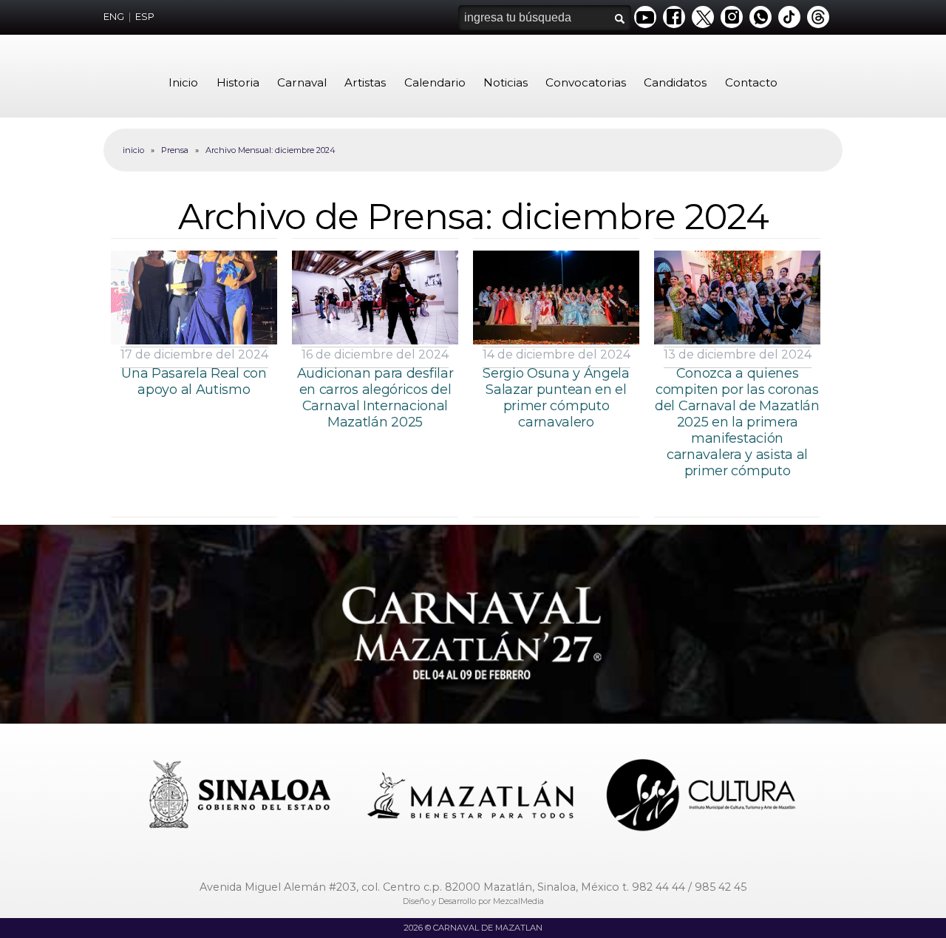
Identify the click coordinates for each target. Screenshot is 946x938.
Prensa (174, 150)
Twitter (703, 17)
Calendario (435, 82)
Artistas (365, 82)
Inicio (183, 82)
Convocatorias (585, 82)
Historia (238, 82)
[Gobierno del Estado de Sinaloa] (242, 797)
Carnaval (302, 82)
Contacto (751, 82)
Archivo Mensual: (270, 150)
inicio (133, 150)
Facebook (674, 17)
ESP (144, 16)
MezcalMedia (518, 901)
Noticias (505, 82)
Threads (818, 17)
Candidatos (675, 82)
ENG (113, 16)
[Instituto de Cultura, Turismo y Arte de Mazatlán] (702, 797)
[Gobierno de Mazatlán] (472, 797)
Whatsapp (760, 17)
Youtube (645, 17)
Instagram (732, 17)
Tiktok (789, 17)
